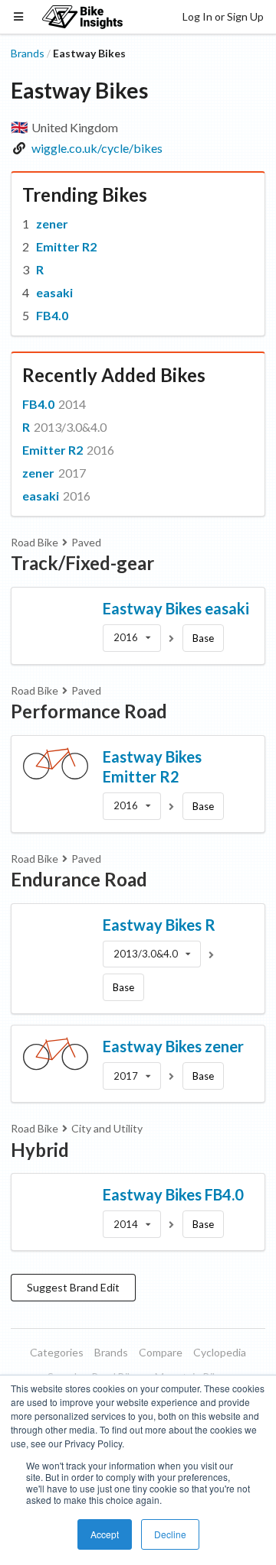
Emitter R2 (66, 246)
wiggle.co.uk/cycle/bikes (97, 148)
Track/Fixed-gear (82, 563)
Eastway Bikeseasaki (176, 608)
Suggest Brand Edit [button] (73, 1287)
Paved (86, 542)
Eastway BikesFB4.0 (173, 1194)
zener (52, 223)
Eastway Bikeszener (173, 1046)
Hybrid (40, 1150)
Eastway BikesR (159, 924)
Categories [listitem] (57, 1352)
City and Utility (107, 1128)
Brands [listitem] (111, 1352)
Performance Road (89, 711)
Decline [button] (170, 1534)
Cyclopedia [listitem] (219, 1352)
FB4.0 (52, 315)
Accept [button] (104, 1534)
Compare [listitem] (160, 1352)
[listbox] (132, 638)
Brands (27, 53)
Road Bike (34, 542)
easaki (54, 292)
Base (203, 638)
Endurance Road (79, 879)
